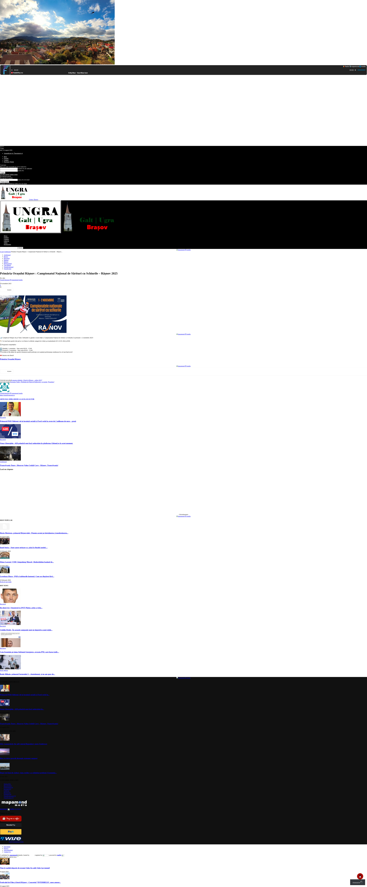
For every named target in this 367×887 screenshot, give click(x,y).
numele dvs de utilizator (25, 168)
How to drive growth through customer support (18, 758)
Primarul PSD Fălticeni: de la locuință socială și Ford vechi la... (25, 695)
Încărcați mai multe (5, 582)
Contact (6, 160)
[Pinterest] (32, 290)
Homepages (7, 244)
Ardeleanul (7, 252)
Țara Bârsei (7, 265)
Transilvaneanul (8, 267)
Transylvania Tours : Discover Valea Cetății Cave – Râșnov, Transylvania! (29, 465)
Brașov (6, 257)
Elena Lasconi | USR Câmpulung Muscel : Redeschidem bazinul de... (27, 562)
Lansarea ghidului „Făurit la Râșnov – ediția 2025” (27, 380)
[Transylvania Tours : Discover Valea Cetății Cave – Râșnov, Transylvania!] (10, 460)
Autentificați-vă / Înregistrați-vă (13, 153)
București (7, 258)
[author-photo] (4, 391)
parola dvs (21, 170)
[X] (25, 290)
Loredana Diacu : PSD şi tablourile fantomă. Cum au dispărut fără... (27, 576)
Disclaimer (7, 847)
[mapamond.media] (11, 834)
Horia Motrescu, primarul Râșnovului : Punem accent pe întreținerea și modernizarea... (34, 533)
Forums (6, 158)
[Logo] (30, 232)
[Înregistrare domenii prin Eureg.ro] (45, 855)
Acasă (2, 252)
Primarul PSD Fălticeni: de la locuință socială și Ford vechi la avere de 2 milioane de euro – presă (38, 421)
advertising (10, 809)
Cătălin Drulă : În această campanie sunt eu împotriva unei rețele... (26, 630)
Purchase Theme (9, 162)
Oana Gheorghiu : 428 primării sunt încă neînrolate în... (22, 709)
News (5, 236)
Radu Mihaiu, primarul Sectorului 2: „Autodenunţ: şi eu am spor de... (27, 674)
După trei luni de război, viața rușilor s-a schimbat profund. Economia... (28, 773)
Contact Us (7, 852)
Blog (5, 156)
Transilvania (7, 269)
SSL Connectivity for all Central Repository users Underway (23, 744)
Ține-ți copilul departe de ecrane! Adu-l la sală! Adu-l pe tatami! (25, 868)
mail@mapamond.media (16, 842)
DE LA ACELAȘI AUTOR (25, 399)
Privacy (6, 848)
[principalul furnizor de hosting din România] (32, 855)
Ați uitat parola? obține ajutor (9, 174)
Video (5, 243)
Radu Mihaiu (4, 670)
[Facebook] (18, 290)
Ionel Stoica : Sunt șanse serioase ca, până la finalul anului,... (24, 548)
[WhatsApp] (39, 290)
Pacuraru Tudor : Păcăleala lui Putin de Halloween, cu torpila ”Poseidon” (32, 382)
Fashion (6, 237)
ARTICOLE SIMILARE (8, 399)
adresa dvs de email (23, 180)
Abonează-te (356, 882)
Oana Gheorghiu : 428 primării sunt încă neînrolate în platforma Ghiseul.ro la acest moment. (36, 443)
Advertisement (8, 850)
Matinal (6, 260)
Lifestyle (6, 241)
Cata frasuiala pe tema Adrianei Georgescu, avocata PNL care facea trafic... (29, 652)
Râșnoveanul (8, 263)
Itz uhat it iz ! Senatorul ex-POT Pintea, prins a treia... (21, 608)
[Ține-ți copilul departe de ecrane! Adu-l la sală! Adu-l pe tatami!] (5, 864)
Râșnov (6, 262)
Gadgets (6, 239)
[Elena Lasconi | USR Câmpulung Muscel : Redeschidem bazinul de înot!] (5, 558)
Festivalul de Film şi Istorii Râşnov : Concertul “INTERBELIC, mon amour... (30, 882)
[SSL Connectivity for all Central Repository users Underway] (5, 740)
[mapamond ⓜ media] (183, 250)
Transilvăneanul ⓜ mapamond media (11, 280)
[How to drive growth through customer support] (5, 754)
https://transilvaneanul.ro (7, 395)
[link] (10, 359)
